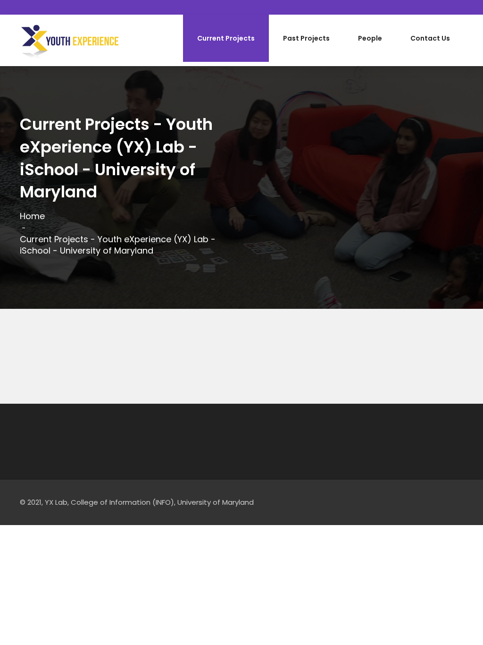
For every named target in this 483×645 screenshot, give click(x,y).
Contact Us (430, 38)
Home (32, 216)
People (370, 38)
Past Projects (306, 38)
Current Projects (226, 38)
